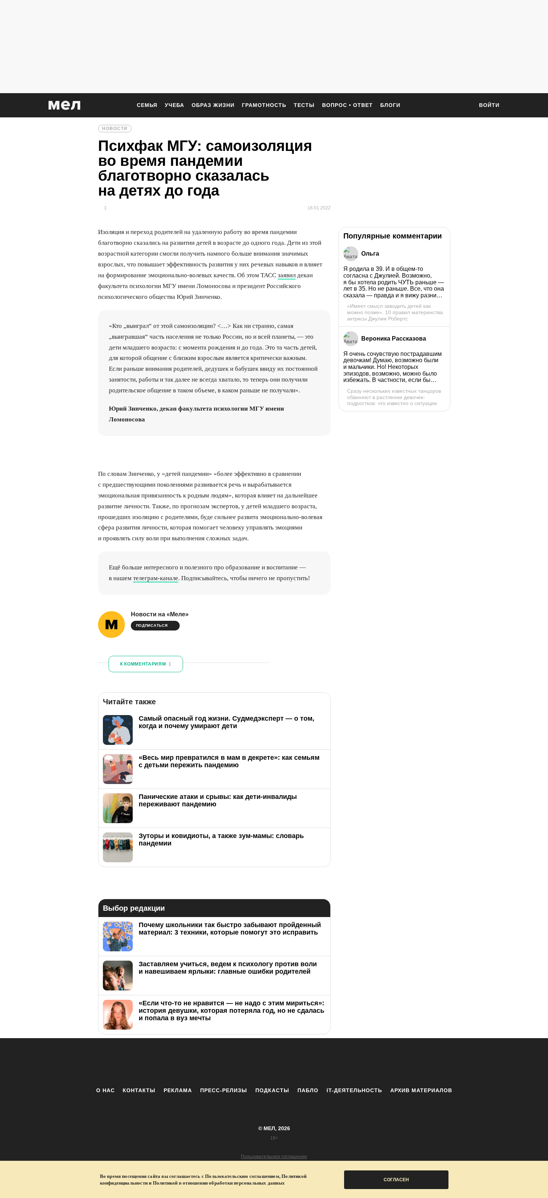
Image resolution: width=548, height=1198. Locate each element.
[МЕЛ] (64, 105)
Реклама (178, 1090)
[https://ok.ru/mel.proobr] (315, 1062)
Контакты (139, 1090)
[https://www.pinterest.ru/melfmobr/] (294, 1062)
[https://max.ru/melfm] (335, 1062)
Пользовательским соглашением (242, 1176)
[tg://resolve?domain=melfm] (212, 1062)
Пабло (307, 1090)
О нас (105, 1090)
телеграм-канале (155, 578)
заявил (287, 275)
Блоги (390, 105)
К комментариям (145, 664)
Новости (114, 128)
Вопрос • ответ (347, 105)
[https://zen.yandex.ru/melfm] (233, 1062)
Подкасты (272, 1090)
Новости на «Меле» (160, 614)
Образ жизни (213, 105)
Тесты (304, 105)
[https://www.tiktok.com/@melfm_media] (274, 1062)
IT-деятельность (354, 1090)
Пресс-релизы (223, 1090)
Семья (147, 105)
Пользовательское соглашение (274, 1156)
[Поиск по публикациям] (464, 105)
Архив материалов (421, 1090)
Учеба (174, 105)
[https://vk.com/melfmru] (253, 1062)
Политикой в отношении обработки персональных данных (219, 1183)
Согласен (396, 1179)
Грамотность (264, 105)
